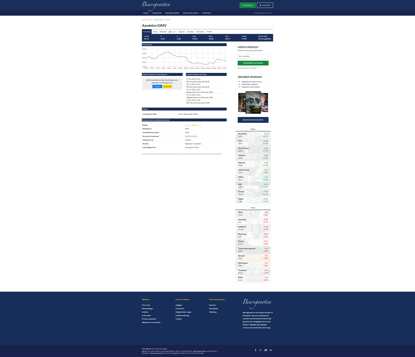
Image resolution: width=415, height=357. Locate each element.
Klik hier (144, 351)
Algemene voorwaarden (151, 322)
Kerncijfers (200, 32)
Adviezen (163, 32)
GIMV (168, 20)
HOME (145, 13)
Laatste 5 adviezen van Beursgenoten (155, 74)
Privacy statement (149, 319)
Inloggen (179, 305)
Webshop (213, 312)
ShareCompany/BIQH (156, 353)
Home (144, 20)
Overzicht (146, 32)
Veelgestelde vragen (183, 312)
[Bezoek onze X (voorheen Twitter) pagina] (260, 350)
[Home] (258, 303)
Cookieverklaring (182, 315)
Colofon (145, 312)
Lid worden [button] (167, 86)
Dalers (253, 208)
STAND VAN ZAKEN (190, 13)
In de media (146, 315)
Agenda (182, 32)
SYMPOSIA (206, 13)
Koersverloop (147, 44)
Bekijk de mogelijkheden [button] (253, 120)
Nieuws (173, 32)
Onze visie (146, 305)
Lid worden (180, 308)
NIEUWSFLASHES (172, 13)
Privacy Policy (253, 68)
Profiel (209, 32)
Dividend (190, 32)
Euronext (175, 353)
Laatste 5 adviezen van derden (197, 74)
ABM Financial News (199, 351)
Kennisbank (213, 308)
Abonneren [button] (247, 5)
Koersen (149, 20)
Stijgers (253, 129)
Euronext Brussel (159, 20)
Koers (155, 32)
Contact (179, 319)
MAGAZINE (156, 13)
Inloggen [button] (266, 5)
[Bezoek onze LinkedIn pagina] (271, 350)
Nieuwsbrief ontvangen (253, 63)
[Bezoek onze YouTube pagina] (265, 350)
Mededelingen (147, 308)
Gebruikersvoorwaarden (243, 68)
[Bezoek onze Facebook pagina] (255, 350)
